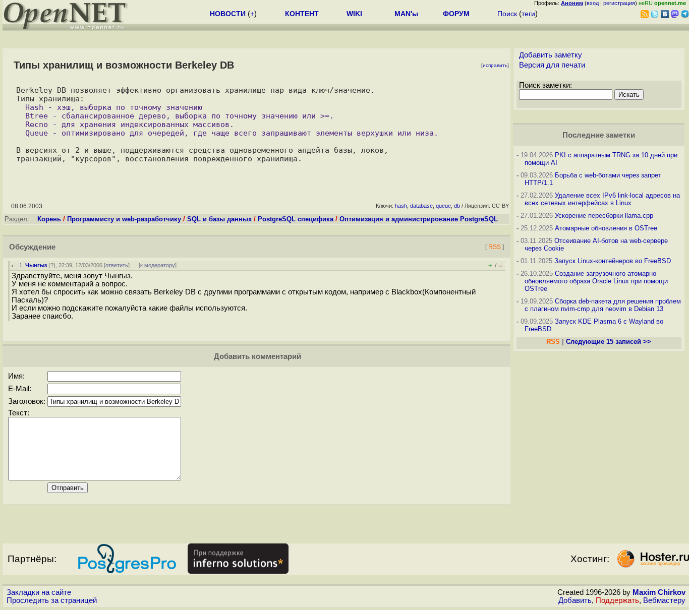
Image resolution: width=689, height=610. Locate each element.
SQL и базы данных (219, 219)
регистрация (619, 3)
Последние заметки (598, 135)
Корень (49, 219)
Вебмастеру (664, 600)
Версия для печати (552, 65)
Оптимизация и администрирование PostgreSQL (418, 219)
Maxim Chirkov (659, 592)
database (421, 206)
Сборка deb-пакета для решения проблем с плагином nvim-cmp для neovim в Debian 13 (603, 305)
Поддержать (617, 600)
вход (593, 3)
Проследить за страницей (52, 600)
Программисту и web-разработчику (124, 219)
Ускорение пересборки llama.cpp (604, 215)
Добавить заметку (550, 55)
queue (443, 206)
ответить (116, 265)
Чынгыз (36, 265)
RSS (494, 246)
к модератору (157, 265)
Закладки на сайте (39, 592)
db (457, 206)
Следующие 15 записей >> (608, 341)
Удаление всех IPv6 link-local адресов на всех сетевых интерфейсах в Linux (602, 199)
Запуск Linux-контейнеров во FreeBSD (612, 261)
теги (528, 14)
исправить (495, 65)
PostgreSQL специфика (295, 219)
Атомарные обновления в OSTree (606, 228)
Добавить (575, 600)
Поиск (507, 14)
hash (401, 206)
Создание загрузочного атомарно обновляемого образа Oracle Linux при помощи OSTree (596, 281)
